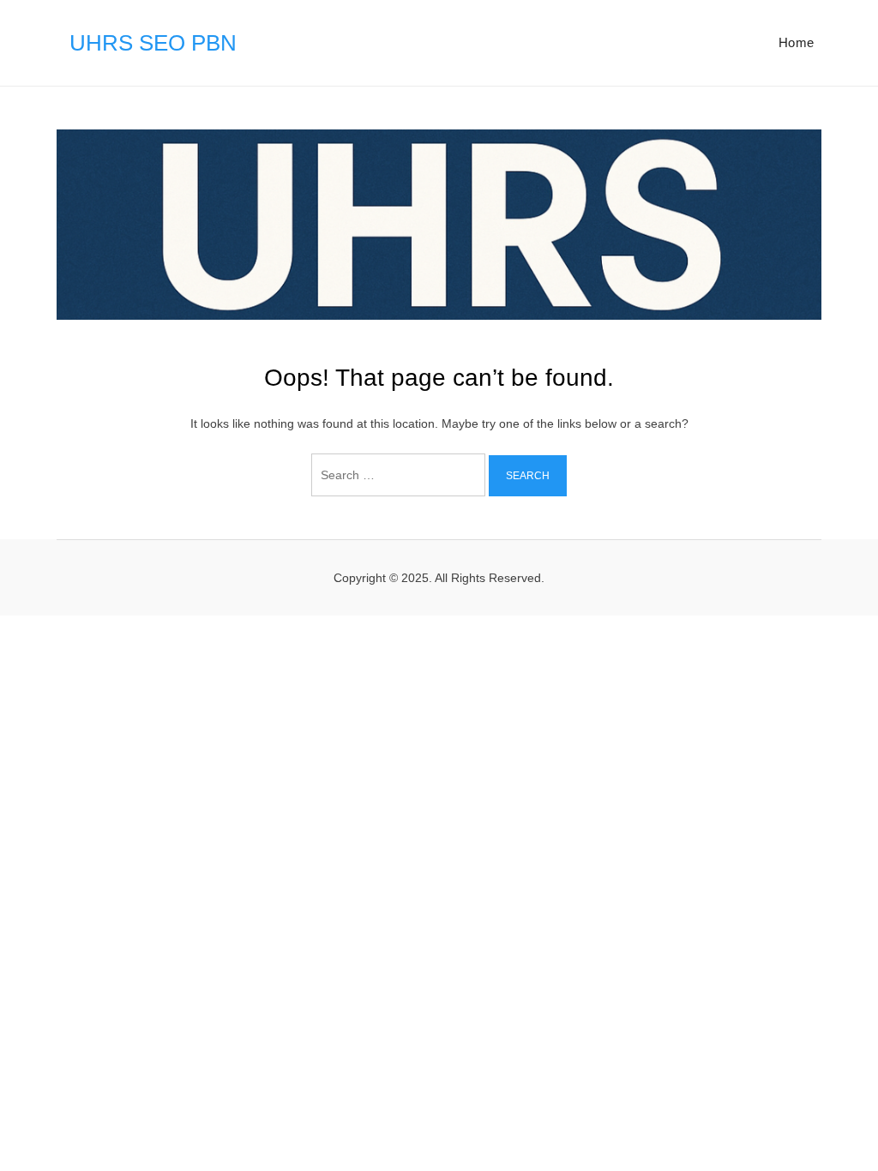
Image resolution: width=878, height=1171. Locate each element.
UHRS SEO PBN (153, 43)
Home (797, 42)
